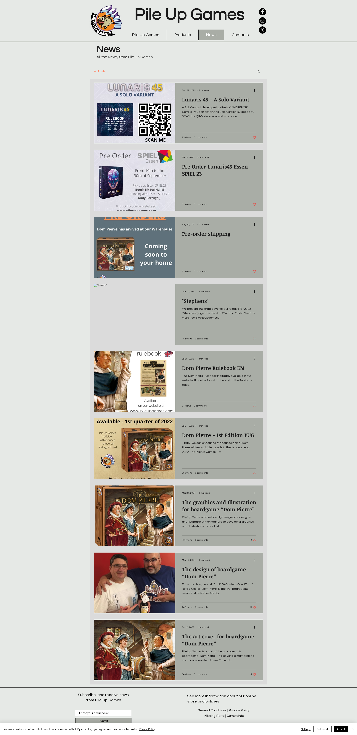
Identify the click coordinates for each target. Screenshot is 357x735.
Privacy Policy (239, 710)
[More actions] (255, 90)
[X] (262, 30)
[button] (258, 72)
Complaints (235, 716)
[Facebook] (262, 11)
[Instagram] (262, 21)
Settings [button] (306, 729)
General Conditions (212, 710)
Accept (341, 729)
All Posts (100, 71)
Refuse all (322, 729)
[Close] (352, 729)
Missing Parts (214, 716)
